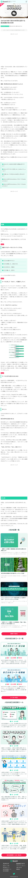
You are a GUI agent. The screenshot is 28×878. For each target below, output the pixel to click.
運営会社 (18, 869)
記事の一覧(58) (14, 633)
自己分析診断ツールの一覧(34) (14, 855)
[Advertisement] (14, 49)
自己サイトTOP (6, 865)
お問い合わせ (19, 867)
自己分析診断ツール (7, 869)
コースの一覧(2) (14, 697)
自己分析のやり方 (5, 26)
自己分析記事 (5, 871)
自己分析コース (6, 867)
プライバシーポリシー (20, 865)
